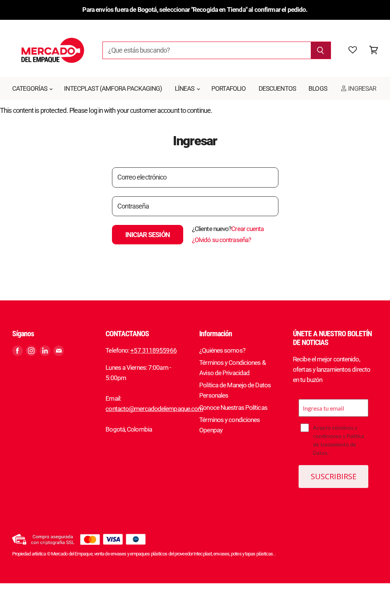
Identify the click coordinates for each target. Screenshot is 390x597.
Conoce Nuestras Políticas (233, 407)
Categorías (30, 88)
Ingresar (361, 88)
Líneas (185, 88)
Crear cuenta (247, 229)
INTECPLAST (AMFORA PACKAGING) (113, 88)
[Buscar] (321, 50)
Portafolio (228, 88)
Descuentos (277, 88)
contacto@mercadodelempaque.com (154, 408)
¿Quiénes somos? (222, 350)
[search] (206, 50)
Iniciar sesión (147, 235)
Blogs (317, 88)
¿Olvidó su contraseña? (221, 240)
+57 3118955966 (153, 350)
